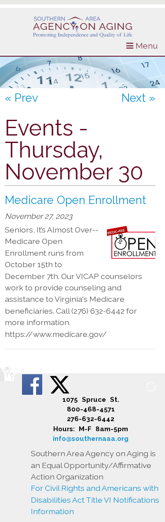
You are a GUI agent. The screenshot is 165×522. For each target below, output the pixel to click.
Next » (138, 97)
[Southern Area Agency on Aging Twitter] (59, 384)
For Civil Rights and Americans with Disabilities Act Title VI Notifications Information (95, 499)
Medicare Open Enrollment (75, 200)
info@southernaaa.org (90, 439)
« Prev (21, 97)
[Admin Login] (141, 386)
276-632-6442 (90, 419)
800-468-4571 (91, 409)
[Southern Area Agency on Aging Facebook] (33, 384)
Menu (145, 45)
